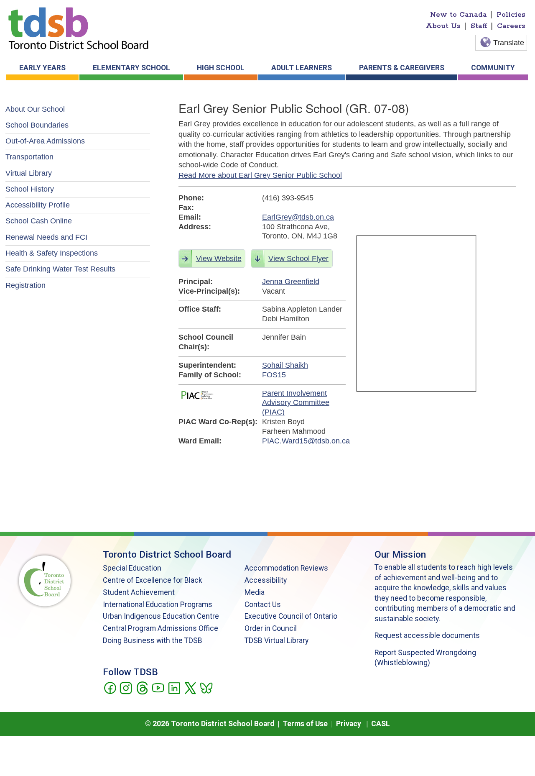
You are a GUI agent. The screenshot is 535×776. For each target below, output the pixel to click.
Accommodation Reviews (286, 568)
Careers (511, 26)
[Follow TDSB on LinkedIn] (174, 687)
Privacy (348, 724)
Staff (479, 26)
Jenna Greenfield (290, 281)
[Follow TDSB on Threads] (142, 687)
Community (493, 68)
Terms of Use (305, 724)
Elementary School (131, 68)
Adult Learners (301, 68)
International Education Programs (157, 604)
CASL (380, 724)
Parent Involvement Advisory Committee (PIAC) (295, 403)
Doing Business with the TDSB (152, 640)
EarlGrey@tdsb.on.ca (298, 217)
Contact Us (263, 604)
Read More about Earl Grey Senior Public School (260, 175)
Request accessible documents (427, 635)
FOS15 (274, 375)
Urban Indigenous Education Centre (161, 616)
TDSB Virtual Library (276, 640)
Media (255, 592)
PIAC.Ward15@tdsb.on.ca (304, 441)
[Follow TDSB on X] (190, 687)
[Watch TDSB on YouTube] (158, 687)
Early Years (42, 68)
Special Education (132, 568)
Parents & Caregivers (401, 68)
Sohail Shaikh (285, 365)
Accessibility (266, 580)
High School (221, 68)
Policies (511, 14)
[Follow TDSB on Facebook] (110, 687)
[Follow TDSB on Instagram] (125, 687)
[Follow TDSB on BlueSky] (206, 687)
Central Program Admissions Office (160, 628)
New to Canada (458, 14)
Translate (508, 42)
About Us (443, 26)
